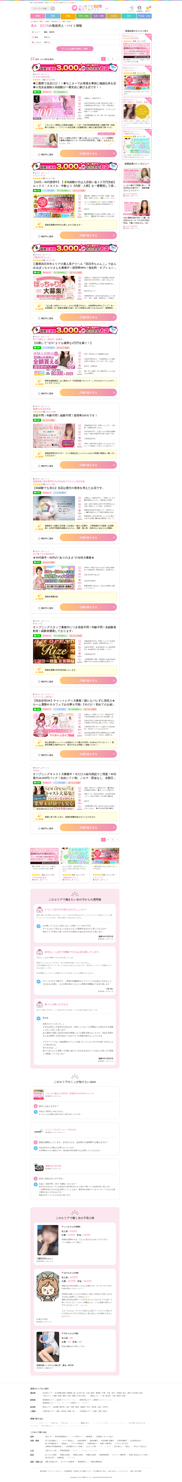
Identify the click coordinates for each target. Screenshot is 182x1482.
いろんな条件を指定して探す (76, 49)
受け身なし (118, 1446)
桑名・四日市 (61, 1411)
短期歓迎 (60, 1458)
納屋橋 (69, 1393)
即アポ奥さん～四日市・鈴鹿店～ (49, 339)
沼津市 (73, 1403)
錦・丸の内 (77, 1393)
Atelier (36, 770)
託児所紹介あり (136, 1441)
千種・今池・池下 (108, 1393)
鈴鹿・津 (71, 1411)
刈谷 (69, 1396)
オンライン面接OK (67, 1462)
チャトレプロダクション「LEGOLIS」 (61, 1130)
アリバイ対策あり (77, 1443)
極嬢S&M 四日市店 (42, 409)
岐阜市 (62, 1407)
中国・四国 (83, 16)
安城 (59, 1396)
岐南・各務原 (80, 1407)
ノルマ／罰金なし (67, 1441)
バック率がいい (76, 1436)
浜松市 (59, 1400)
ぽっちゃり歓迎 (50, 1455)
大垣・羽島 (70, 1407)
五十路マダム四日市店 (43, 554)
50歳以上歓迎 (91, 1455)
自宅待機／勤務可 (107, 1441)
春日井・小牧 (110, 1396)
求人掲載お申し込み (99, 1471)
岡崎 (55, 1396)
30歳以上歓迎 (65, 1455)
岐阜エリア (47, 1407)
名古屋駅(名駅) (60, 1393)
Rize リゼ (37, 623)
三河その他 (81, 1396)
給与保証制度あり (61, 1436)
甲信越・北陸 (144, 16)
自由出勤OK (82, 1441)
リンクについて (123, 1471)
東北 (129, 16)
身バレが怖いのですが (56, 1004)
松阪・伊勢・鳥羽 (99, 1411)
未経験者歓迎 (104, 1455)
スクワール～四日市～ (43, 697)
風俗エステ (85, 1423)
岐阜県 (33, 1407)
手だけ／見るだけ (140, 1446)
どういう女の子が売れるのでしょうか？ (66, 909)
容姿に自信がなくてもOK (138, 1455)
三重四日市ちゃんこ (42, 257)
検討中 (148, 9)
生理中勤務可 (122, 1441)
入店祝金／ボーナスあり (104, 1436)
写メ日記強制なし (51, 1441)
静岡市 (95, 1400)
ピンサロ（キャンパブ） (137, 1423)
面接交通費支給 (96, 1462)
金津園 (55, 1407)
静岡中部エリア (85, 1400)
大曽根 (118, 1393)
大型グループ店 (50, 1450)
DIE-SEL (109, 989)
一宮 (102, 1396)
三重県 (33, 1411)
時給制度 (89, 1436)
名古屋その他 (137, 1393)
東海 (106, 9)
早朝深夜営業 (64, 1450)
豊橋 (73, 1396)
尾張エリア (94, 1396)
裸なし (128, 1446)
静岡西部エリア (48, 1400)
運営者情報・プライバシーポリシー (51, 1471)
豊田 (64, 1396)
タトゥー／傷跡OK (119, 1455)
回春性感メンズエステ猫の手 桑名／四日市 (55, 1365)
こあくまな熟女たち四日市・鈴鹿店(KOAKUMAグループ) (69, 1093)
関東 (38, 16)
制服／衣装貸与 (106, 1443)
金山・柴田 (127, 1393)
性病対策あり (92, 1443)
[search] (41, 8)
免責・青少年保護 (135, 1471)
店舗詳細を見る (88, 153)
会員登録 (139, 11)
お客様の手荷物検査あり (54, 1446)
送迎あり (64, 1443)
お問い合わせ (112, 1471)
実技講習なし (82, 1462)
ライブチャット (47, 1426)
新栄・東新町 (96, 1393)
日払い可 (48, 1436)
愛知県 (33, 1393)
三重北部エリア (85, 1411)
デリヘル (64, 1423)
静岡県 (33, 1400)
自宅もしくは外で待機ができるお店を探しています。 (73, 952)
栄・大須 (86, 1393)
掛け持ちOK (49, 1458)
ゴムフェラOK (91, 1446)
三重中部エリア (48, 1411)
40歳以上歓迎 (78, 1455)
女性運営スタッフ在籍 (74, 1446)
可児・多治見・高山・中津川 (97, 1407)
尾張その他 (121, 1396)
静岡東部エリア (48, 1403)
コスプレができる (121, 1443)
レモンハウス (39, 175)
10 (53, 412)
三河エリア (47, 1396)
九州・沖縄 (99, 16)
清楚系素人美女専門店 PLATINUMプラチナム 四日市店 (59, 481)
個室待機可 (94, 1441)
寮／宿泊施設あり (51, 1443)
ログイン (131, 11)
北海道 (114, 16)
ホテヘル (55, 1423)
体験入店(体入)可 (51, 1462)
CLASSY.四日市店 (41, 77)
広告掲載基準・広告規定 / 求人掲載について (77, 1471)
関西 (53, 16)
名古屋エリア (47, 1393)
